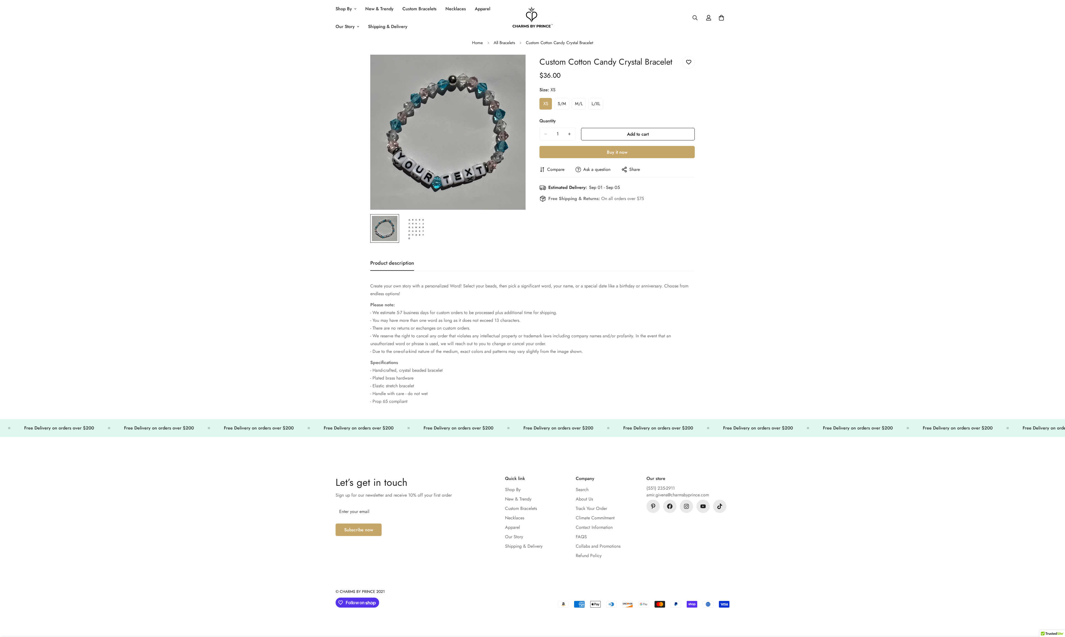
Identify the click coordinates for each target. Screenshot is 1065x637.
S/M (563, 105)
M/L (580, 105)
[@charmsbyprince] (669, 506)
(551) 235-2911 (660, 488)
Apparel (482, 9)
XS (547, 105)
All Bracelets (504, 43)
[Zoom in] (514, 66)
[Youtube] (703, 506)
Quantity (547, 121)
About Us (584, 499)
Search (582, 489)
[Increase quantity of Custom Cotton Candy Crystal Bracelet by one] (569, 134)
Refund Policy (589, 555)
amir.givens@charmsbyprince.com (677, 495)
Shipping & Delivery (387, 26)
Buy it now (617, 152)
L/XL (597, 105)
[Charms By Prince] (533, 18)
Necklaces (455, 9)
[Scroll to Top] (1054, 606)
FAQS (581, 537)
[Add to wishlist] (688, 62)
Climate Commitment (595, 518)
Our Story (345, 26)
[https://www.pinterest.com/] (653, 506)
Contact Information (594, 527)
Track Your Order (591, 508)
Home (477, 43)
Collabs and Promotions (598, 546)
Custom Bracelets (419, 9)
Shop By (344, 9)
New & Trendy (379, 9)
